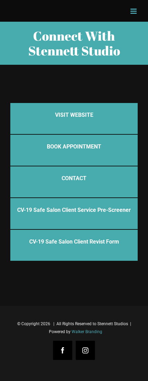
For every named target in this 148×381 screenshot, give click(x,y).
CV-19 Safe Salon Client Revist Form (74, 241)
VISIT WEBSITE (74, 115)
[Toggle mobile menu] (134, 11)
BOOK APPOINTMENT (74, 146)
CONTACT (74, 178)
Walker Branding (87, 331)
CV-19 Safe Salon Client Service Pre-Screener (74, 210)
